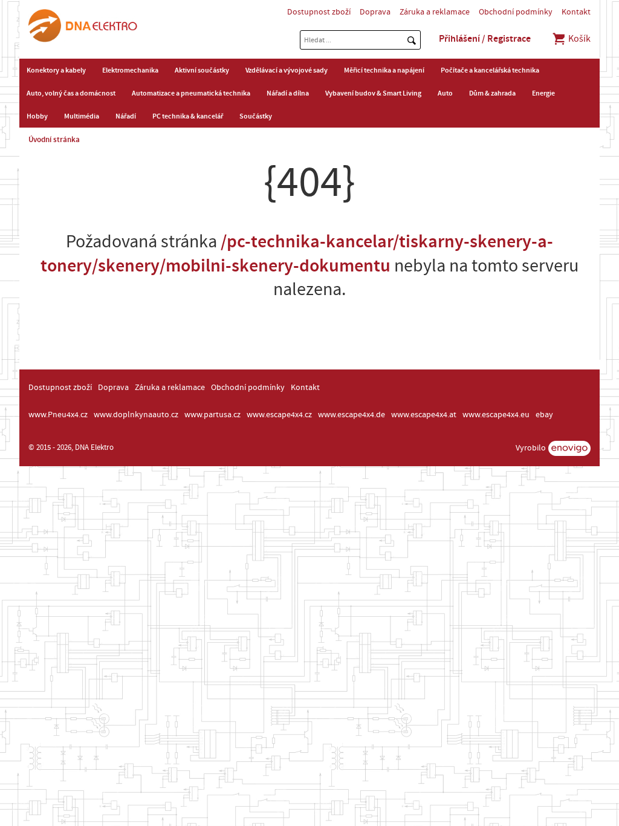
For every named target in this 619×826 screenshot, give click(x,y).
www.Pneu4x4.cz (58, 415)
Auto (445, 93)
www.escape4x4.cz (279, 415)
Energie (543, 93)
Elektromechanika (130, 70)
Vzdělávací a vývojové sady (286, 70)
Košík (578, 38)
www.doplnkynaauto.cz (136, 415)
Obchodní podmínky (516, 12)
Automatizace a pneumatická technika (191, 93)
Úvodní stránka (54, 139)
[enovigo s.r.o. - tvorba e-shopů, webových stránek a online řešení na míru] (569, 448)
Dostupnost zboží (319, 12)
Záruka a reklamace (435, 12)
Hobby (37, 116)
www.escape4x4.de (351, 415)
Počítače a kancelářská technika (490, 70)
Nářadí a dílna (288, 93)
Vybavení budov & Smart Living (373, 93)
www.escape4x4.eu (496, 415)
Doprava (375, 12)
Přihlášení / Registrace (485, 38)
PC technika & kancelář (187, 116)
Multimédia (81, 116)
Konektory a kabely (56, 70)
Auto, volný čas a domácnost (71, 93)
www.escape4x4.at (423, 415)
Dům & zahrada (492, 93)
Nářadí (125, 116)
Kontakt (576, 12)
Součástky (255, 116)
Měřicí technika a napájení (384, 70)
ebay (544, 415)
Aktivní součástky (202, 70)
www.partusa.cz (212, 415)
